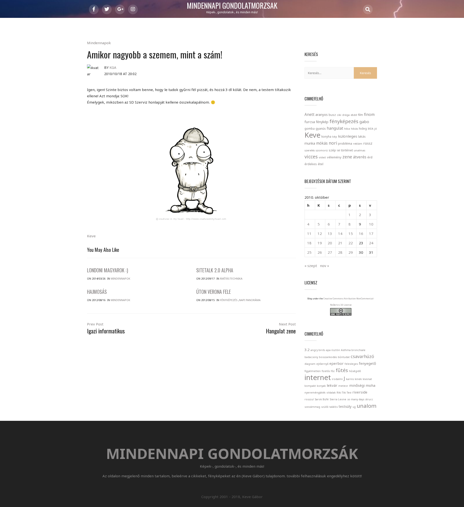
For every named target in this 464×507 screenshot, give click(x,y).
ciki (339, 115)
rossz (367, 143)
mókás (322, 143)
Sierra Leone (338, 399)
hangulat (335, 128)
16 (361, 233)
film (360, 115)
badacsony (311, 357)
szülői (324, 406)
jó (375, 128)
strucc (369, 399)
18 (309, 242)
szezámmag (312, 406)
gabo (364, 121)
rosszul (309, 399)
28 (340, 252)
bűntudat (344, 357)
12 (320, 233)
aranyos (321, 115)
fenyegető (367, 363)
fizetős (326, 371)
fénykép (322, 122)
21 (340, 242)
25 (309, 252)
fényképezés (343, 121)
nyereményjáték (315, 392)
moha (370, 385)
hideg (363, 128)
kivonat (367, 379)
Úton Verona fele (213, 291)
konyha (326, 136)
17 (371, 233)
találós (333, 406)
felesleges (351, 364)
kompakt (310, 385)
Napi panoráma (250, 300)
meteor (343, 385)
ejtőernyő (322, 364)
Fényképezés (229, 300)
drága (346, 115)
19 (320, 242)
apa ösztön (333, 350)
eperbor (336, 363)
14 (340, 233)
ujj (354, 406)
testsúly (345, 406)
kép (334, 136)
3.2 (307, 349)
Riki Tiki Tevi (344, 392)
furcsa (309, 121)
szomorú (322, 150)
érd (369, 157)
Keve (91, 235)
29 (350, 252)
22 (350, 242)
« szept (310, 265)
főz (333, 371)
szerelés (309, 150)
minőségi (357, 385)
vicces (311, 156)
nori (333, 143)
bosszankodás (328, 357)
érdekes (310, 164)
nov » (324, 265)
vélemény (334, 157)
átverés (359, 157)
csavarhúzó (362, 356)
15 (350, 233)
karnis (350, 379)
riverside (359, 392)
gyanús (321, 129)
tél (338, 150)
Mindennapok (99, 42)
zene (347, 157)
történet (347, 150)
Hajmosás (97, 291)
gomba (309, 129)
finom (369, 114)
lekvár (332, 385)
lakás (362, 136)
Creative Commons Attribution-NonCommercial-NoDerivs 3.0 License (348, 301)
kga (112, 67)
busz (332, 115)
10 (371, 224)
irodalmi (337, 379)
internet (317, 377)
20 (330, 242)
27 (330, 252)
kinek (358, 379)
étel (320, 164)
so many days (355, 399)
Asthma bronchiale (353, 350)
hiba (347, 128)
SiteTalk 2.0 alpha (214, 270)
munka (309, 143)
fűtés (342, 370)
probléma (345, 143)
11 (309, 233)
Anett (309, 114)
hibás (354, 128)
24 (371, 242)
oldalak (331, 392)
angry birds (318, 350)
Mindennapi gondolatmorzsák (232, 5)
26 (320, 252)
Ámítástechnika (231, 278)
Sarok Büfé (322, 399)
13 (330, 233)
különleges (347, 136)
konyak (321, 385)
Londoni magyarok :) (107, 270)
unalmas (359, 150)
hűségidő (355, 371)
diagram (309, 364)
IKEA (370, 128)
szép (332, 150)
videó (322, 157)
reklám (357, 143)
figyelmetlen (312, 371)
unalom (367, 405)
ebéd (354, 115)
